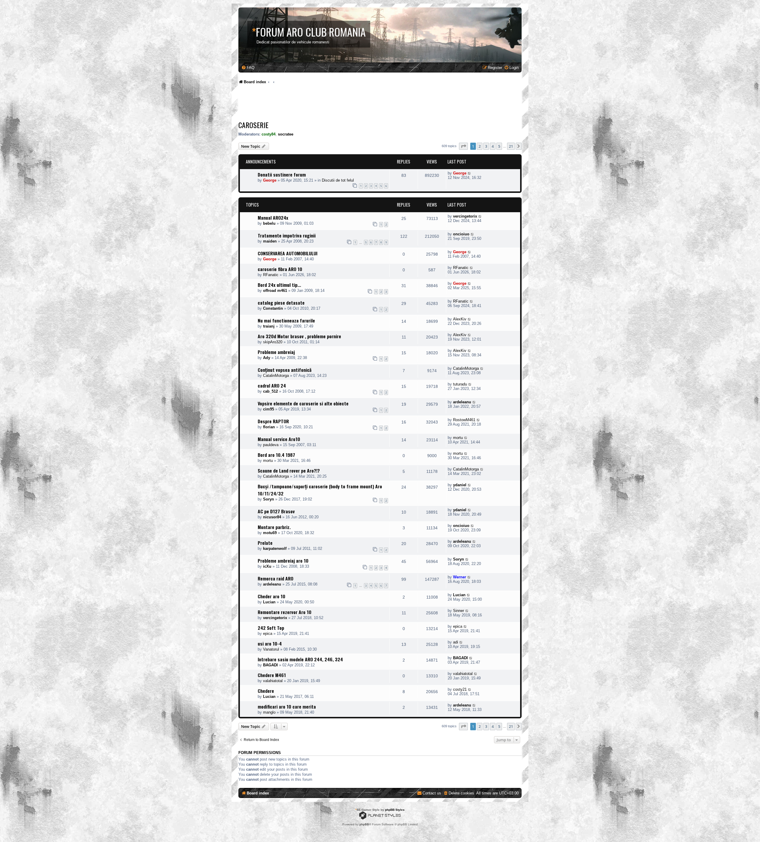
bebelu (269, 223)
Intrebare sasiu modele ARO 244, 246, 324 (300, 659)
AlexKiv (459, 319)
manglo (269, 712)
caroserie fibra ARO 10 (280, 269)
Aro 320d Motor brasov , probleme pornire (299, 336)
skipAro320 (272, 342)
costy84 (269, 134)
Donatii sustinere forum (282, 174)
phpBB (364, 824)
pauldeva (270, 445)
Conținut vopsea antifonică (284, 369)
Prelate (265, 542)
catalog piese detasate (281, 302)
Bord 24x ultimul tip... (279, 284)
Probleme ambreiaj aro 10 (283, 560)
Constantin (273, 308)
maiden (270, 241)
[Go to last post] (469, 173)
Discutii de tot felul (338, 180)
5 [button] (499, 146)
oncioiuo (461, 234)
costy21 (460, 689)
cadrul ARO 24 (272, 385)
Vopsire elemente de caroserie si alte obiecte (303, 403)
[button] (463, 146)
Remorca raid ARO (275, 578)
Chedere (266, 690)
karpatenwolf (274, 548)
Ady (266, 357)
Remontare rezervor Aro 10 (284, 612)
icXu (267, 566)
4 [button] (493, 146)
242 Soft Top (271, 627)
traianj (269, 326)
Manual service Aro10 (279, 439)
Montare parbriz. (274, 527)
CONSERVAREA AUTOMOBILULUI (287, 253)
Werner (459, 577)
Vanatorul (271, 649)
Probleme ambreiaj (276, 351)
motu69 (270, 533)
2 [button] (480, 146)
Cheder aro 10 (271, 596)
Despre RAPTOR (273, 421)
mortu (458, 437)
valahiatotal (273, 681)
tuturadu (460, 384)
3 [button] (486, 146)
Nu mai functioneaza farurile (286, 320)
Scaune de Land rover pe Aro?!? (289, 470)
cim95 (268, 409)
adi (455, 642)
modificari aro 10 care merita (287, 706)
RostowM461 (464, 420)
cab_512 (270, 391)
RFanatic (270, 275)
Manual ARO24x (273, 217)
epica (267, 633)
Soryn (268, 499)
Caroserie (253, 124)
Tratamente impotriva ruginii (287, 235)
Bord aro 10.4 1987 (276, 454)
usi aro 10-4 (270, 643)
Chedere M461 (272, 675)
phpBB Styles (395, 809)
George (269, 180)
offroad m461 (275, 290)
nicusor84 (272, 517)
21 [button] (511, 146)
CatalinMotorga (276, 375)
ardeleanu (462, 402)
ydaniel (459, 485)
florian (269, 427)
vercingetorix (465, 216)
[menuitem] (247, 67)
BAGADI (270, 665)
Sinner (458, 610)
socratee (285, 134)
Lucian (269, 602)
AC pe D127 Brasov (276, 511)
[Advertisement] (346, 104)
